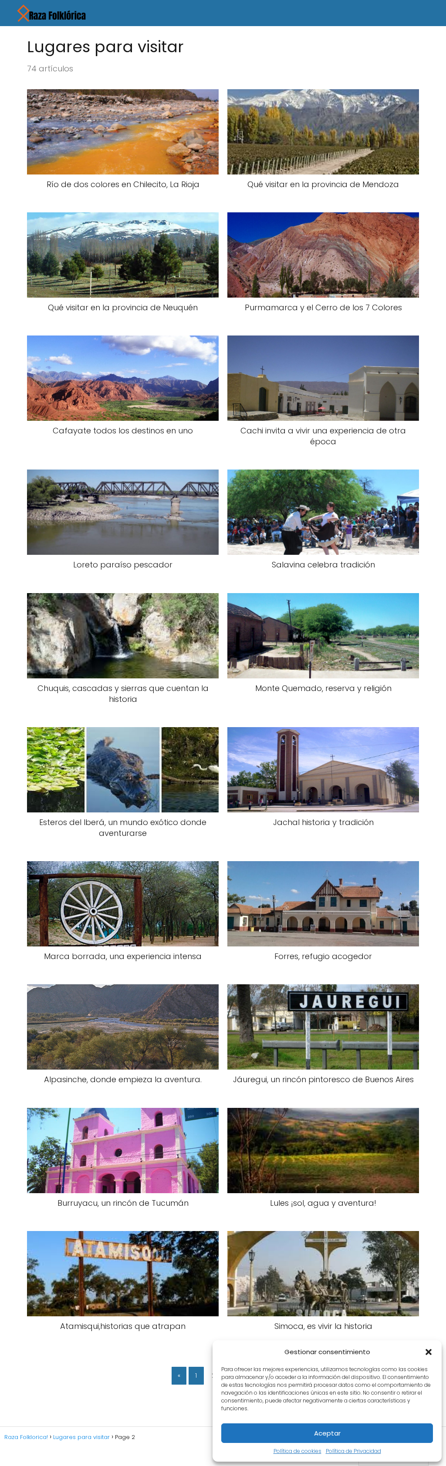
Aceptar (327, 1433)
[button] (428, 1352)
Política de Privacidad (353, 1451)
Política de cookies (297, 1451)
